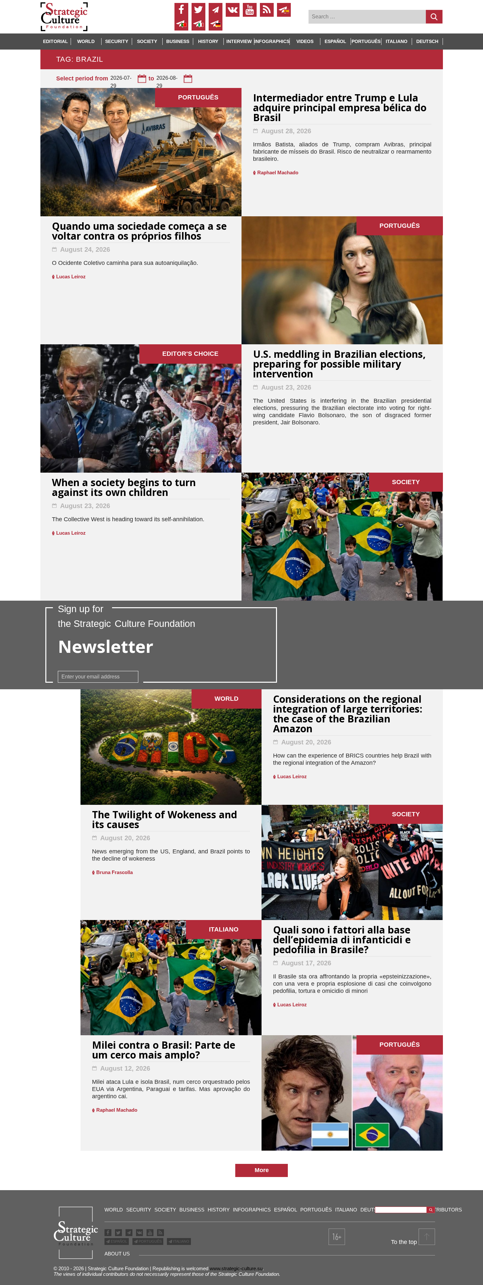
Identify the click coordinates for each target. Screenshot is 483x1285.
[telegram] (215, 10)
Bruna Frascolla (114, 872)
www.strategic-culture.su (236, 1268)
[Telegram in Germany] (215, 24)
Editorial (55, 41)
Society (147, 41)
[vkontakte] (233, 10)
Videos (304, 41)
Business (177, 41)
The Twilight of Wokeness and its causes (164, 820)
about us (117, 1253)
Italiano (396, 41)
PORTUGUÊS (150, 1241)
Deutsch (427, 41)
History (208, 41)
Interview (239, 41)
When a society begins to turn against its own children (124, 488)
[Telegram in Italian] (198, 24)
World (86, 41)
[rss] (267, 10)
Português (366, 41)
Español (335, 41)
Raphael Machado (277, 172)
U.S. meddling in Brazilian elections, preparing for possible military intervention (339, 364)
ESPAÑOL (118, 1241)
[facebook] (181, 10)
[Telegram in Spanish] (284, 10)
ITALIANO (180, 1241)
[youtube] (250, 10)
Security (116, 41)
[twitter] (198, 10)
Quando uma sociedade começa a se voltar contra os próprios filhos (139, 232)
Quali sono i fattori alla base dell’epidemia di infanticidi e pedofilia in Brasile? (342, 940)
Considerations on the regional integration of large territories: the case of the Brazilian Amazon (347, 714)
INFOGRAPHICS (271, 41)
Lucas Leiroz (71, 276)
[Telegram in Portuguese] (181, 24)
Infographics (252, 1209)
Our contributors (436, 1209)
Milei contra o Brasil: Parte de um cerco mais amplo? (163, 1050)
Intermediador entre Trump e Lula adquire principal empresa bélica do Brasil (339, 108)
